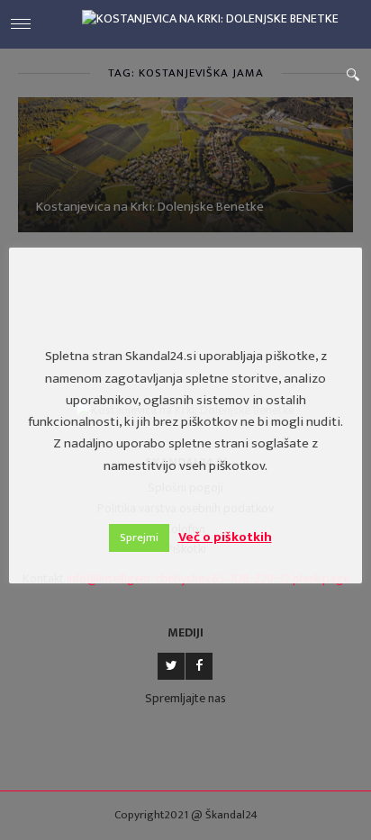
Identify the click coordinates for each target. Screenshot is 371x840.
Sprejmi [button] (139, 537)
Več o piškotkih (225, 537)
